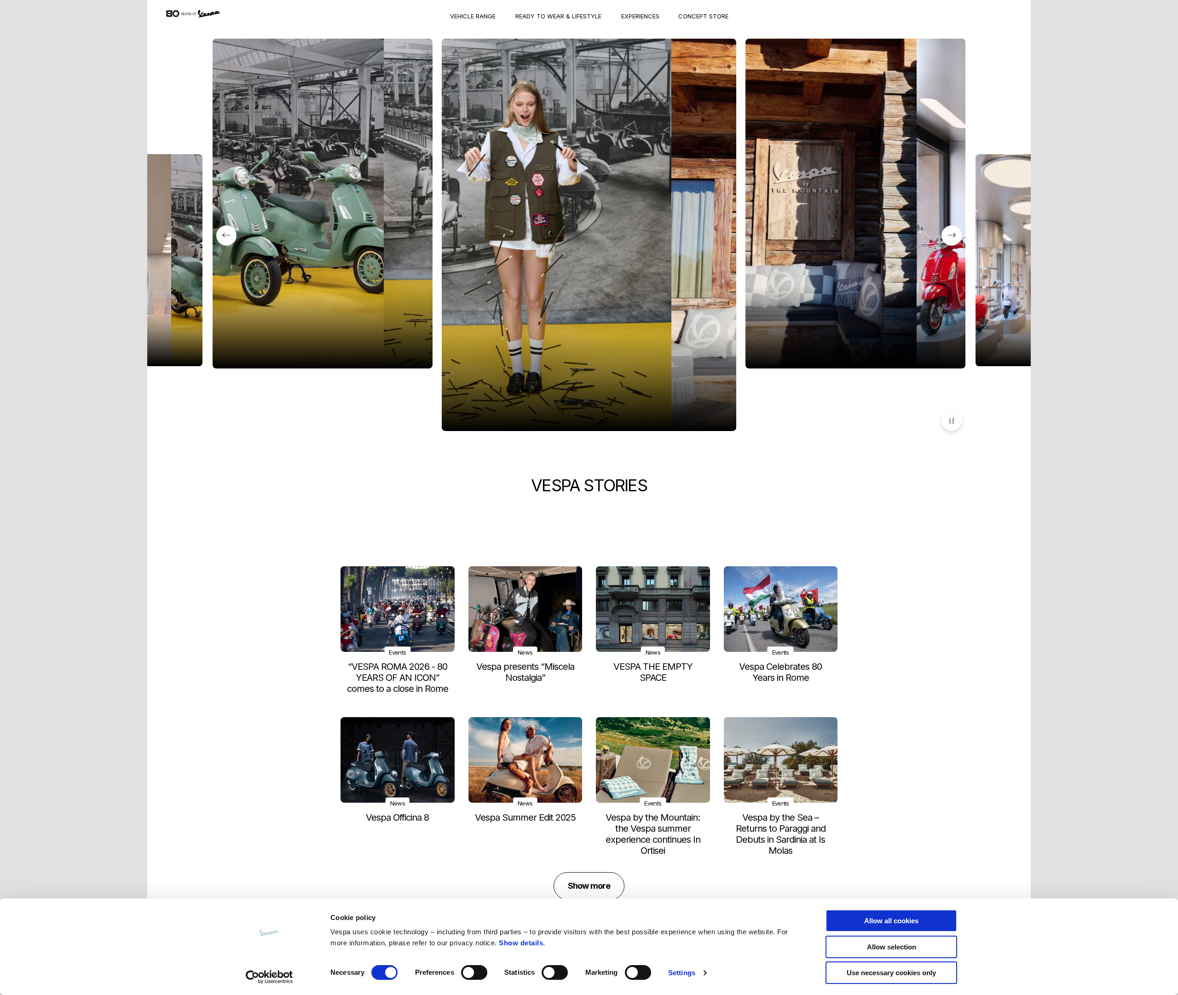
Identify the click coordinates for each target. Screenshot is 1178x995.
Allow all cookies (891, 921)
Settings (681, 973)
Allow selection (891, 947)
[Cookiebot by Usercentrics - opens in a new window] (269, 977)
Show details (521, 943)
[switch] (474, 972)
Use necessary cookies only (891, 973)
